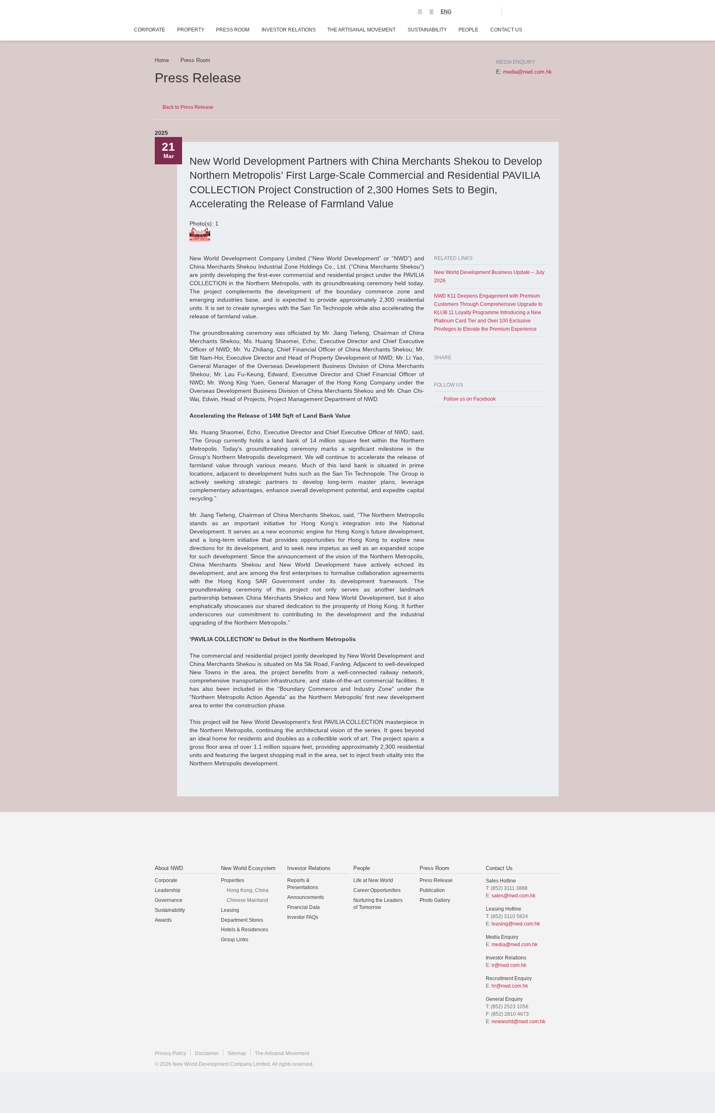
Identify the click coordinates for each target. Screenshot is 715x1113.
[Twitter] (447, 372)
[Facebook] (437, 372)
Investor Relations (289, 30)
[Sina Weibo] (457, 372)
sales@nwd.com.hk (513, 896)
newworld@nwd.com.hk (518, 1021)
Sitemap (237, 1053)
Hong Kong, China (248, 890)
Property (190, 30)
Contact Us (506, 30)
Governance (168, 900)
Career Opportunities (377, 890)
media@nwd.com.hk (527, 72)
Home (162, 60)
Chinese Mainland (247, 900)
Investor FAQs (302, 917)
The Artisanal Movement (361, 30)
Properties (232, 880)
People (468, 30)
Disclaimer (207, 1053)
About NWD (169, 868)
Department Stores (242, 920)
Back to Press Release (188, 107)
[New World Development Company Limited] (263, 839)
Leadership (167, 890)
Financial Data (303, 907)
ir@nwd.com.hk (509, 965)
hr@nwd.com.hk (510, 986)
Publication (432, 890)
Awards (163, 920)
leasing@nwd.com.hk (516, 924)
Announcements (305, 897)
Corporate (149, 30)
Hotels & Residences (244, 930)
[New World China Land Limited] (346, 839)
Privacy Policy (170, 1053)
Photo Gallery (435, 900)
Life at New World (373, 880)
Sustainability (427, 30)
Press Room (233, 30)
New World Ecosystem (248, 868)
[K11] (466, 11)
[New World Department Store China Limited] (440, 839)
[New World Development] (200, 12)
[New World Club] (489, 11)
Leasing (230, 910)
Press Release (436, 880)
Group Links (234, 939)
